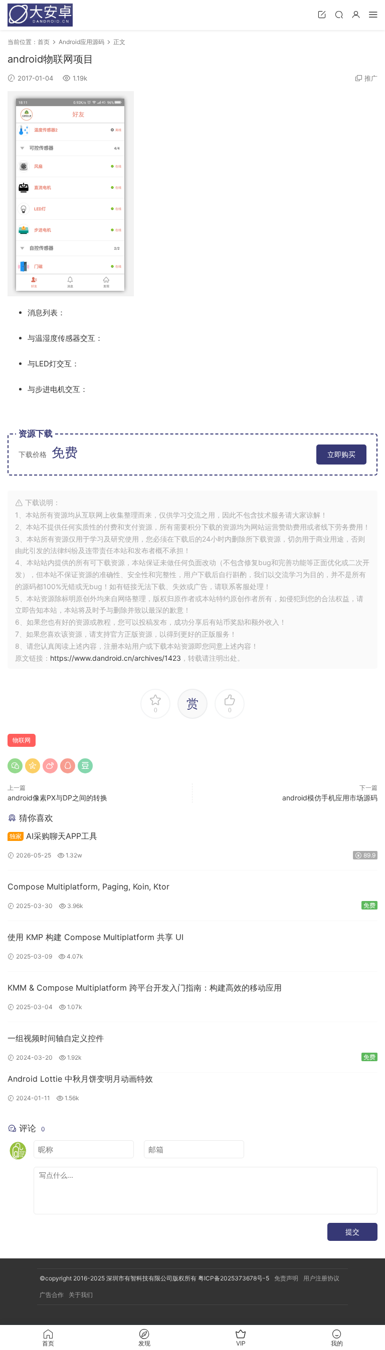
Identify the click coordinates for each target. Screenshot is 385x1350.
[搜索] (338, 14)
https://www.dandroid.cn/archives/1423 (115, 658)
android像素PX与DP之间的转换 (57, 797)
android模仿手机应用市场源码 (329, 797)
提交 (352, 1231)
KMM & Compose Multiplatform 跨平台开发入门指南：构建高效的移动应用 (145, 988)
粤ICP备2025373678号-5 (233, 1278)
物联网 (22, 740)
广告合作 (52, 1294)
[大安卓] (40, 15)
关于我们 (81, 1294)
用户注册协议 (321, 1278)
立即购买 (341, 454)
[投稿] (321, 14)
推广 (370, 78)
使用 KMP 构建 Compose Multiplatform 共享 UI (95, 937)
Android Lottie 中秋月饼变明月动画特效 (80, 1079)
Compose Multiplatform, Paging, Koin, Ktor (88, 886)
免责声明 (286, 1278)
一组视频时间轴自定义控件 (56, 1038)
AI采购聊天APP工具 (53, 836)
